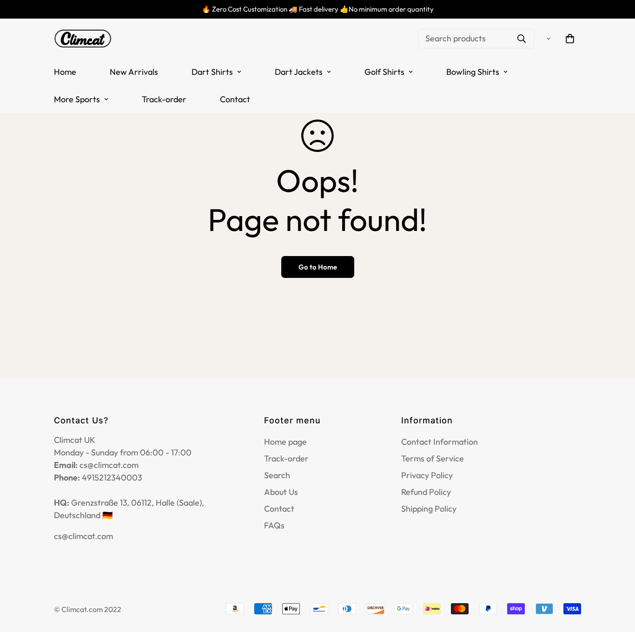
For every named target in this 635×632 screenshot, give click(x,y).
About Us (281, 492)
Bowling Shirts (472, 71)
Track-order (164, 99)
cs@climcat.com (83, 536)
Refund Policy (426, 492)
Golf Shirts (384, 71)
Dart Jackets (299, 71)
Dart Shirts (212, 71)
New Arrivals (134, 71)
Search (277, 475)
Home (65, 71)
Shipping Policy (428, 508)
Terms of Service (432, 458)
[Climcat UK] (83, 38)
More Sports (77, 99)
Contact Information (439, 441)
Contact (235, 99)
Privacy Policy (427, 475)
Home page (285, 441)
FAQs (274, 525)
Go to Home (317, 267)
